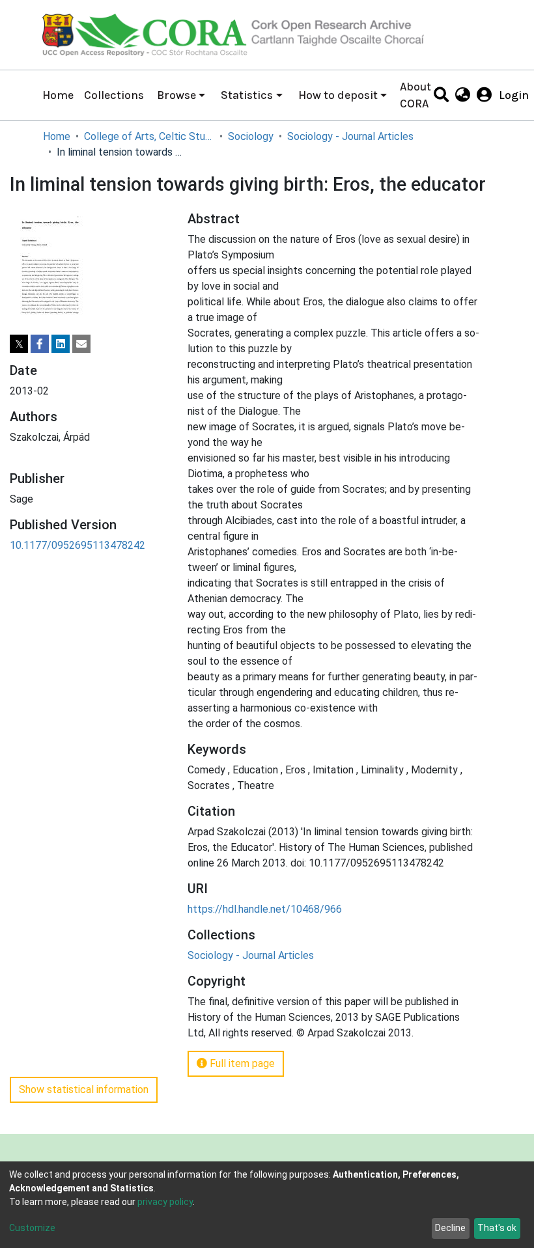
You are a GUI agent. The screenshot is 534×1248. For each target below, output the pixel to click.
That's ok (496, 1228)
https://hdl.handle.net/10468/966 (265, 909)
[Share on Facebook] (40, 344)
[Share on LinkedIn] (60, 344)
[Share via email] (81, 344)
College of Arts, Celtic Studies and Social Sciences (149, 136)
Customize (32, 1228)
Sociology (251, 136)
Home (58, 95)
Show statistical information (83, 1089)
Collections (114, 95)
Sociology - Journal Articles (350, 136)
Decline (450, 1228)
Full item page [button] (241, 1063)
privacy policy (165, 1202)
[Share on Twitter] (19, 344)
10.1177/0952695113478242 (77, 545)
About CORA (415, 95)
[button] (463, 95)
